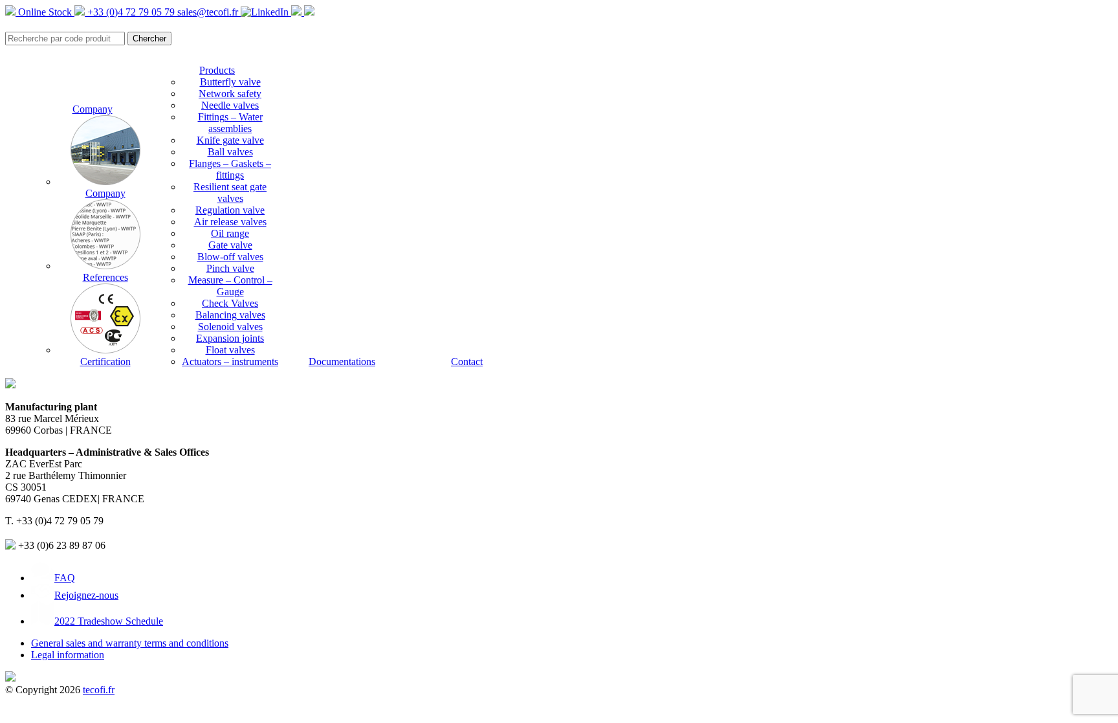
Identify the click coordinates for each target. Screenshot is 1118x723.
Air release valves (230, 221)
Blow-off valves (230, 256)
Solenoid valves (230, 326)
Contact (467, 361)
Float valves (230, 349)
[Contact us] (309, 11)
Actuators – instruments (230, 361)
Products (217, 70)
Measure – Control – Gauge (230, 285)
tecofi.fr (99, 689)
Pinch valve (230, 268)
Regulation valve (230, 210)
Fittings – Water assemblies (230, 122)
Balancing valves (230, 314)
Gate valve (230, 244)
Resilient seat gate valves (230, 192)
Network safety (230, 93)
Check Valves (230, 303)
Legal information (67, 654)
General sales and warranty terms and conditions (129, 643)
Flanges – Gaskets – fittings (230, 169)
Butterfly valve (230, 81)
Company (92, 109)
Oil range (230, 233)
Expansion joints (230, 338)
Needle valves (230, 105)
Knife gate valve (230, 140)
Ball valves (230, 151)
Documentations (342, 361)
